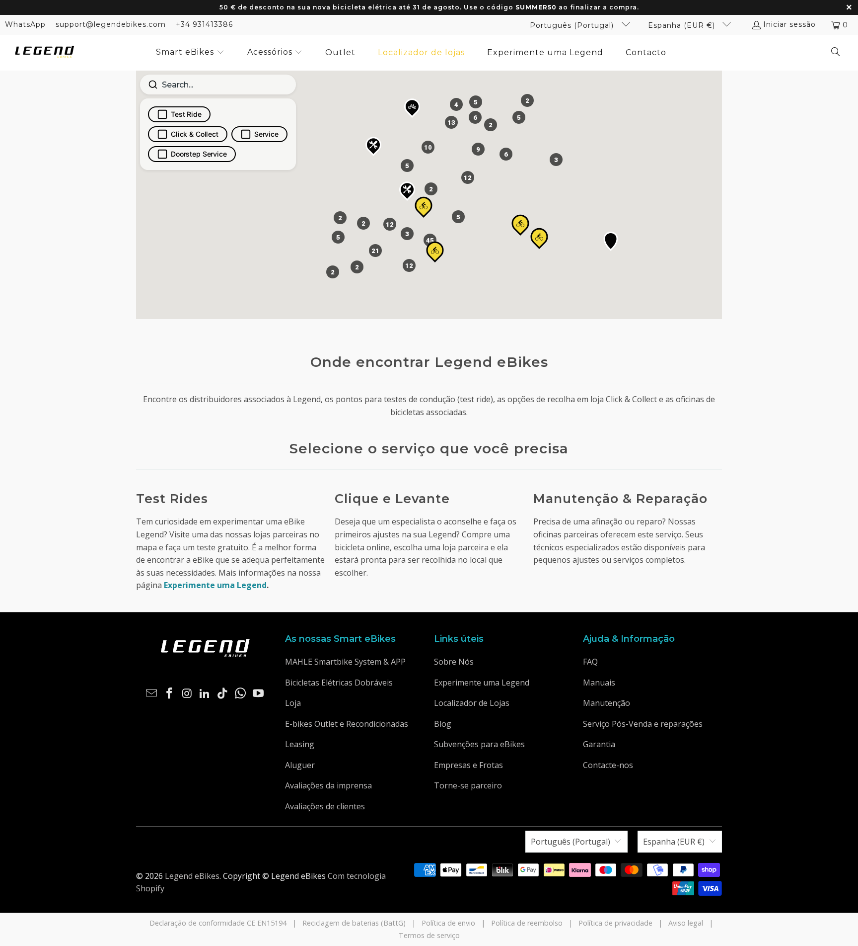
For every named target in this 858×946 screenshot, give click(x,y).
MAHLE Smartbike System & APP (345, 661)
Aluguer (300, 765)
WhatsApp (25, 24)
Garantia (599, 744)
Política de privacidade (615, 923)
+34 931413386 (204, 24)
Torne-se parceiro (468, 785)
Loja (293, 702)
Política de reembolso (527, 923)
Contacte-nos (608, 765)
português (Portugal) (573, 25)
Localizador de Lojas (471, 702)
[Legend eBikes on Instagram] (187, 693)
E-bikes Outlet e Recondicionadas (346, 723)
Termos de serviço (429, 935)
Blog (442, 723)
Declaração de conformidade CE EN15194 (217, 923)
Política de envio (448, 923)
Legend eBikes (192, 875)
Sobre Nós (454, 661)
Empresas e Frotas (468, 765)
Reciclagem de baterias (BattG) (354, 923)
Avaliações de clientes (325, 806)
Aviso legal (685, 923)
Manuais (599, 682)
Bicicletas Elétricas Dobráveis (339, 682)
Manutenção (606, 702)
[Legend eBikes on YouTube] (258, 693)
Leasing (299, 744)
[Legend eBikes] (44, 52)
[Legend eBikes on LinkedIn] (205, 693)
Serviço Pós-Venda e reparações (643, 723)
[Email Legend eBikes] (151, 693)
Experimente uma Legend (481, 682)
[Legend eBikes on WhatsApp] (240, 693)
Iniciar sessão (789, 24)
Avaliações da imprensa (328, 785)
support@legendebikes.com (111, 24)
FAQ (590, 661)
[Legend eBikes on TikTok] (222, 693)
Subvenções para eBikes (479, 744)
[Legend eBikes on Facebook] (169, 693)
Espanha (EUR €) (682, 25)
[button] (190, 53)
